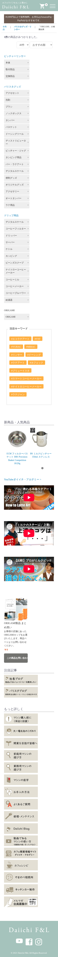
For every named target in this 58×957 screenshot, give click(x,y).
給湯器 (9, 300)
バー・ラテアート (15, 164)
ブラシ (9, 106)
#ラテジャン (18, 394)
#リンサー (16, 355)
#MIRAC (30, 346)
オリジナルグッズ (15, 185)
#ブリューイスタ (20, 370)
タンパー (10, 120)
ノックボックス (13, 113)
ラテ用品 (10, 205)
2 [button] (13, 468)
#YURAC (16, 346)
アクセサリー (12, 191)
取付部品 (10, 69)
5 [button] (27, 468)
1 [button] (8, 468)
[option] (17, 446)
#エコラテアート (20, 339)
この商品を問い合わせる (17, 658)
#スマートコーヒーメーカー (26, 378)
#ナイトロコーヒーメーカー (26, 386)
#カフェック (36, 362)
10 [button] (52, 468)
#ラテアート (18, 362)
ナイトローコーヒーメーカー (16, 271)
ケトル (9, 249)
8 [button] (42, 468)
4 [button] (23, 468)
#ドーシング (34, 355)
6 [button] (32, 468)
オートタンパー (13, 198)
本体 (8, 62)
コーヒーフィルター (16, 228)
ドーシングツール (15, 134)
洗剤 (8, 100)
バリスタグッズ (12, 86)
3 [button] (18, 468)
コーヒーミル (12, 279)
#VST (37, 339)
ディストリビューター (16, 142)
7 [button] (37, 468)
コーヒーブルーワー (16, 293)
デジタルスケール (15, 171)
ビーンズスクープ (15, 263)
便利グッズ (11, 178)
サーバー (10, 242)
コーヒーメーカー (15, 286)
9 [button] (47, 468)
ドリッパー (11, 235)
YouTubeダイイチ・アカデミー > (22, 479)
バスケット (11, 127)
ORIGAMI (10, 317)
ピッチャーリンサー (15, 56)
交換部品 (10, 76)
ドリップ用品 (11, 215)
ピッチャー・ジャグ (16, 150)
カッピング (11, 256)
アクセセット (12, 93)
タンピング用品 (13, 157)
